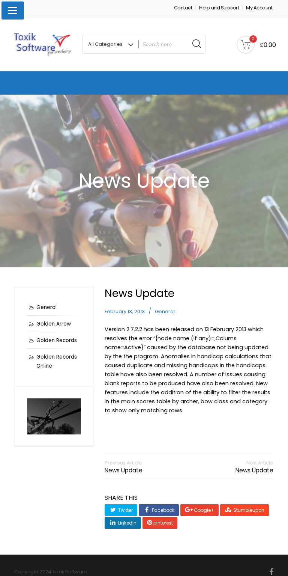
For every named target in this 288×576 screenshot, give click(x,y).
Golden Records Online (56, 361)
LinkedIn (126, 523)
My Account (259, 8)
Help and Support (219, 8)
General (165, 311)
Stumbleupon (248, 510)
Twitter (125, 510)
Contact (183, 8)
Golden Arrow (53, 323)
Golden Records (56, 340)
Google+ (203, 510)
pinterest (162, 523)
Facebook (162, 510)
